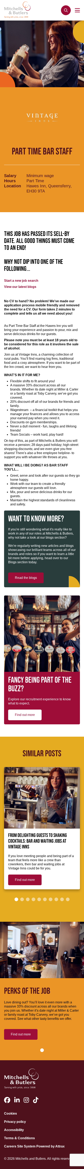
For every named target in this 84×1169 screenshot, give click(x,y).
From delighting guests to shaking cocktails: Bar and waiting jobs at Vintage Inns (37, 841)
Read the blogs (26, 577)
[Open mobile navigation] (77, 10)
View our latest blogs (20, 287)
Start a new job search (21, 280)
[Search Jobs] (66, 10)
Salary (10, 175)
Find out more (25, 715)
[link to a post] (42, 798)
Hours (10, 181)
